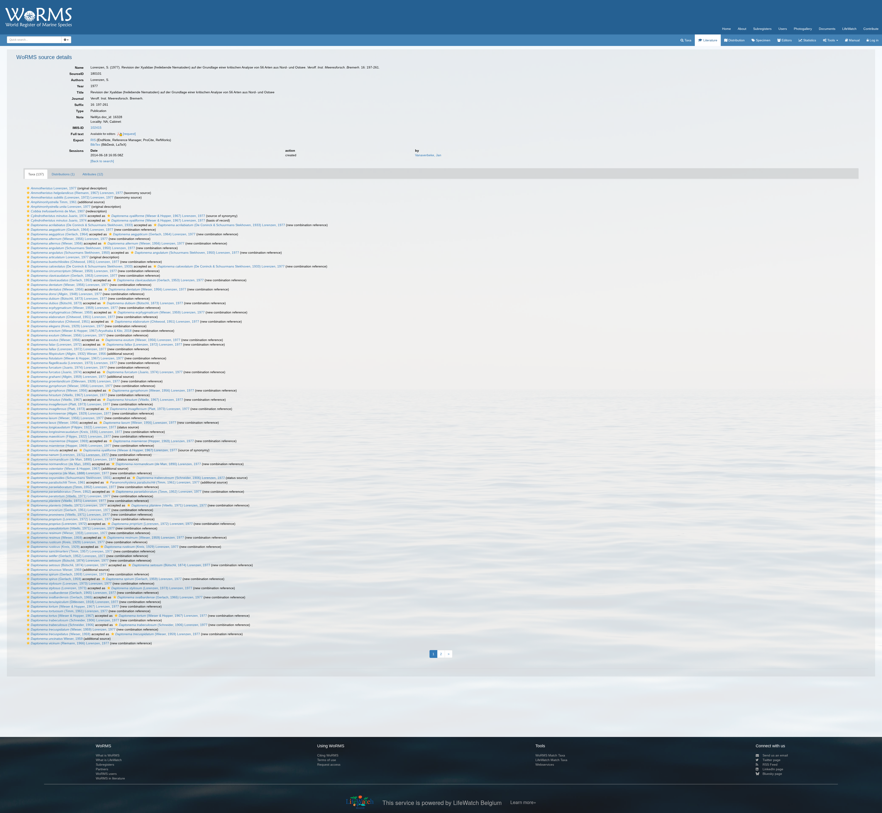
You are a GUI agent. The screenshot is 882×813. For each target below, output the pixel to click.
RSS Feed (770, 764)
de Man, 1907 (58, 211)
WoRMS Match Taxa (550, 755)
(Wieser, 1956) (57, 243)
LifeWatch (849, 29)
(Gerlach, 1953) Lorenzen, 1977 (74, 275)
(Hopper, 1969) (59, 441)
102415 (96, 127)
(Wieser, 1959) (62, 312)
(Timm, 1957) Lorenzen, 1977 (72, 551)
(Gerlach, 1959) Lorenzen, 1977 (68, 574)
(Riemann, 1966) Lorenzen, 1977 (70, 643)
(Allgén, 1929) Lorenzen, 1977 (71, 413)
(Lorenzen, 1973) (59, 588)
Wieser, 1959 (56, 569)
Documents (827, 29)
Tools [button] (831, 40)
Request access (328, 764)
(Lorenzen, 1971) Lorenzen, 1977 (70, 455)
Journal (78, 98)
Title (80, 92)
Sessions (76, 151)
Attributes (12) (92, 174)
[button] (28, 188)
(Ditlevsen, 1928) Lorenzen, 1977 (75, 381)
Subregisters (762, 29)
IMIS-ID (78, 128)
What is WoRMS (107, 755)
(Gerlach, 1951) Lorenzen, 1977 (70, 510)
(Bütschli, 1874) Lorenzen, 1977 (70, 560)
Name (79, 67)
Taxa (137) (36, 174)
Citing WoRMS (327, 755)
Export (78, 140)
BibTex (95, 144)
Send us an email (775, 755)
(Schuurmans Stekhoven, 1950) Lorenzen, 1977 (83, 248)
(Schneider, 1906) (62, 625)
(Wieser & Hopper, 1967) (65, 468)
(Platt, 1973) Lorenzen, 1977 (70, 404)
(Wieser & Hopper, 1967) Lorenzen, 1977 (158, 216)
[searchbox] (33, 40)
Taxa (687, 40)
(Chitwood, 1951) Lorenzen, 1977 (75, 262)
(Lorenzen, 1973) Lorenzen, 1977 (74, 363)
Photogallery (803, 29)
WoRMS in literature (110, 778)
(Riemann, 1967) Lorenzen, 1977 (77, 193)
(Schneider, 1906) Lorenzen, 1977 (180, 478)
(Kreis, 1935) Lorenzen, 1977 (76, 432)
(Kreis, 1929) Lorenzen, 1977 (67, 326)
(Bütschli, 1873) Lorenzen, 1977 (69, 298)
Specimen (762, 40)
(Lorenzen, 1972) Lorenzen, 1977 (72, 197)
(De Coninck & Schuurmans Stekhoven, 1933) (82, 225)
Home (726, 29)
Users (782, 29)
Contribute (871, 29)
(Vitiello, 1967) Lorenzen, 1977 (69, 395)
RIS (93, 140)
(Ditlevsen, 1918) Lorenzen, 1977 (74, 602)
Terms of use (326, 760)
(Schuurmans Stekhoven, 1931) (71, 478)
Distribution (736, 40)
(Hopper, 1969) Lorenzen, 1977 (153, 441)
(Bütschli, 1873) (56, 303)
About (742, 29)
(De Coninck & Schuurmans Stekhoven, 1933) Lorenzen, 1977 (221, 225)
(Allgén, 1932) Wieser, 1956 (68, 353)
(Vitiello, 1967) (56, 399)
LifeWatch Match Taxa (551, 760)
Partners (102, 769)
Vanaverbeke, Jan (428, 155)
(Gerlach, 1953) (61, 280)
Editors (786, 40)
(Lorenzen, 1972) (56, 344)
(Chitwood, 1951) (60, 321)
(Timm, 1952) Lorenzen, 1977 (73, 487)
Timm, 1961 (54, 202)
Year (80, 86)
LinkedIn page (773, 769)
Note (80, 117)
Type (80, 111)
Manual (854, 40)
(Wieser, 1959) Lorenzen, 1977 (74, 271)
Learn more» (523, 802)
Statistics (809, 40)
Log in (874, 40)
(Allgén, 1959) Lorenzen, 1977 (68, 376)
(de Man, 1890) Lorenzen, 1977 (73, 459)
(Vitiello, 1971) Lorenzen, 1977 (70, 496)
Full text (77, 134)
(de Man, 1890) (61, 464)
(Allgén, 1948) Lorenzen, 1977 (66, 294)
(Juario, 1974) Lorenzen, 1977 (69, 367)
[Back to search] (102, 161)
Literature (709, 40)
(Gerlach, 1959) (56, 579)
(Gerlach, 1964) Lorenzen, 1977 (72, 229)
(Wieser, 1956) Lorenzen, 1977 (69, 239)
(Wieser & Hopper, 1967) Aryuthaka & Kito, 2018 (81, 331)
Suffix (79, 105)
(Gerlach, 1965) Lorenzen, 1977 (73, 592)
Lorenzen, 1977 (53, 188)
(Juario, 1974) (56, 372)
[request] (129, 134)
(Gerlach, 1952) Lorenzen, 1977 (68, 556)
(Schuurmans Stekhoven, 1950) (70, 252)
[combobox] (34, 39)
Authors (77, 80)
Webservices (544, 764)
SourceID (76, 74)
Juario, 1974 (59, 216)
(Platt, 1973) (58, 409)
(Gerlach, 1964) (59, 234)
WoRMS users (106, 774)
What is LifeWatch (109, 760)
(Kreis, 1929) (55, 547)
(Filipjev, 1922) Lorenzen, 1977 (73, 427)
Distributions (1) (63, 174)
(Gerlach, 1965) (62, 597)
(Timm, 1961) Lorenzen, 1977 (155, 482)
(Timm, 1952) (61, 491)
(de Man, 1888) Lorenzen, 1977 (70, 473)
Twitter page (771, 760)
